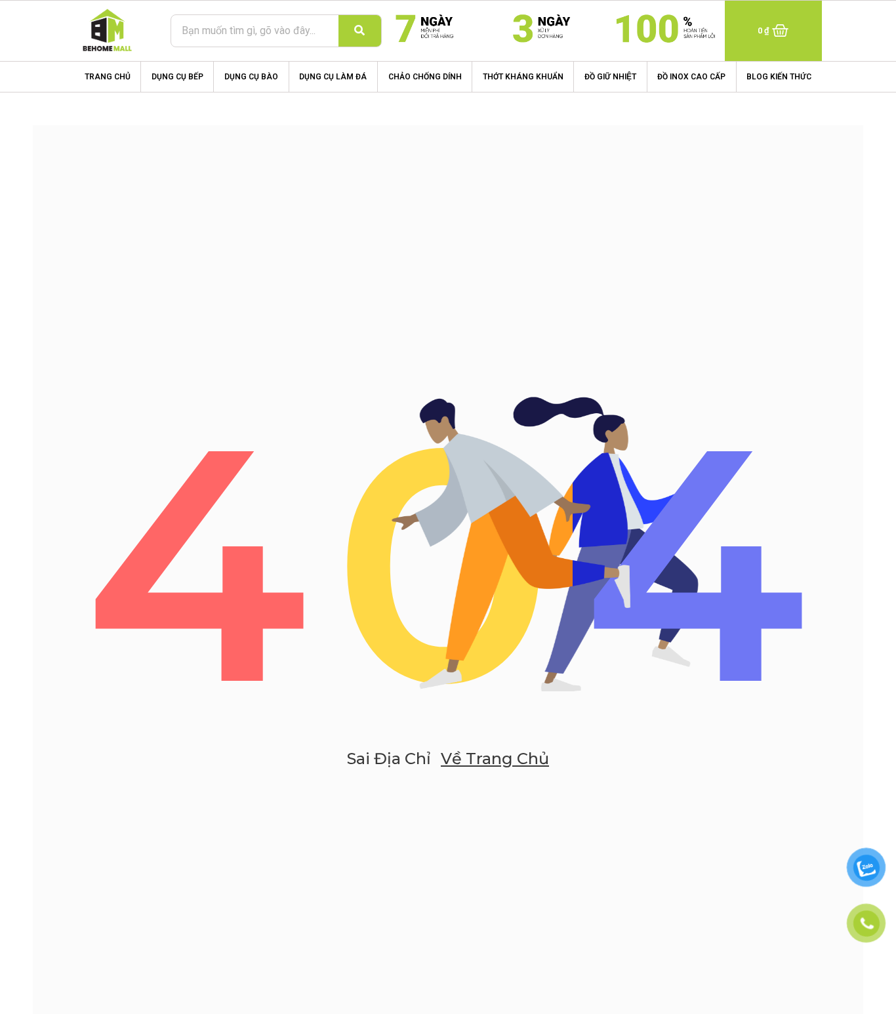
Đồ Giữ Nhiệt (610, 76)
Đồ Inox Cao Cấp (691, 76)
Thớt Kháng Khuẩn (523, 76)
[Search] (359, 31)
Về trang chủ (495, 758)
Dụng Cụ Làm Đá (333, 76)
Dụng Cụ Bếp (177, 76)
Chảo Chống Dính (425, 76)
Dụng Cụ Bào (251, 76)
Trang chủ (108, 76)
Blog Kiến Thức (778, 76)
